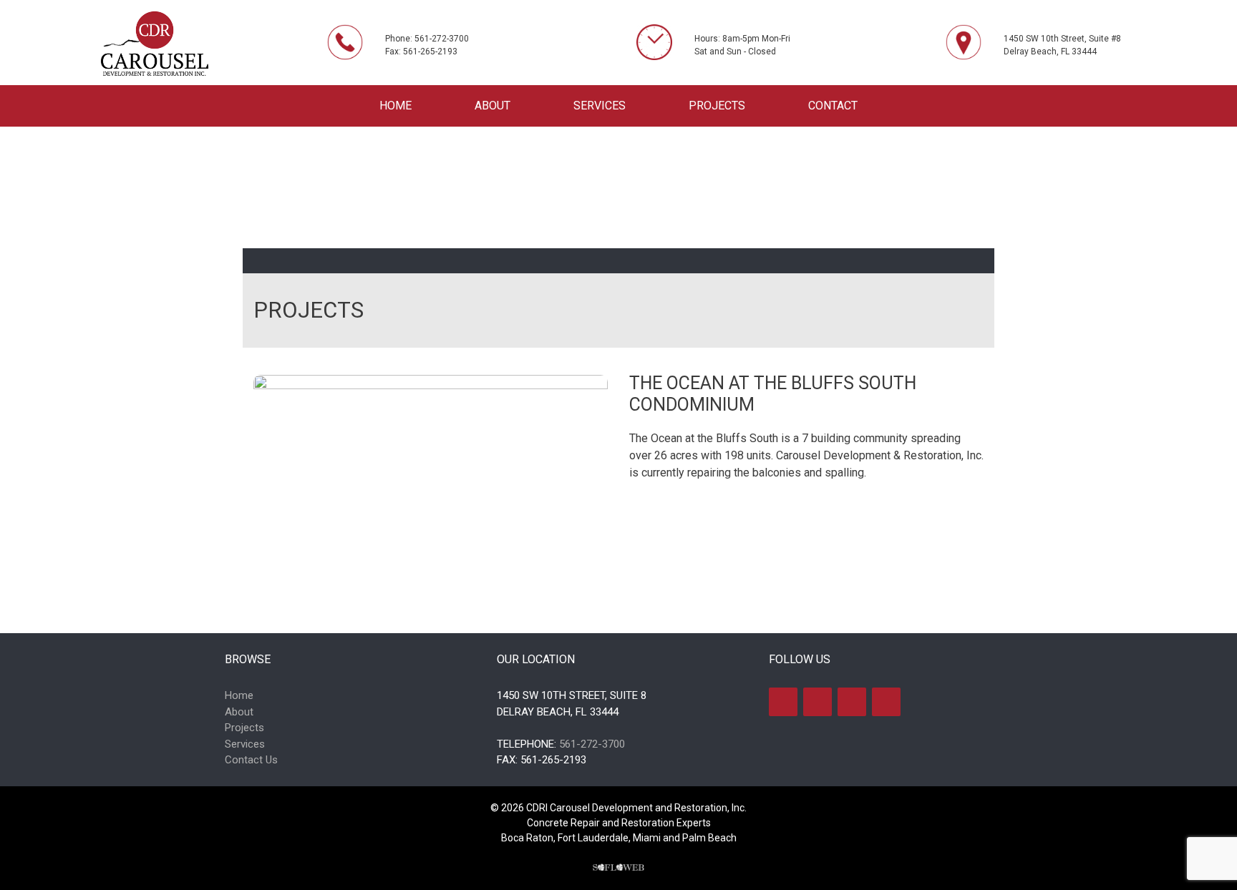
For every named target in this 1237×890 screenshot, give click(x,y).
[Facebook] (783, 702)
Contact (833, 105)
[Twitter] (817, 702)
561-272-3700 (592, 744)
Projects (717, 105)
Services (599, 105)
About (492, 105)
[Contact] (886, 702)
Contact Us (251, 759)
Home (395, 105)
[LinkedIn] (852, 702)
